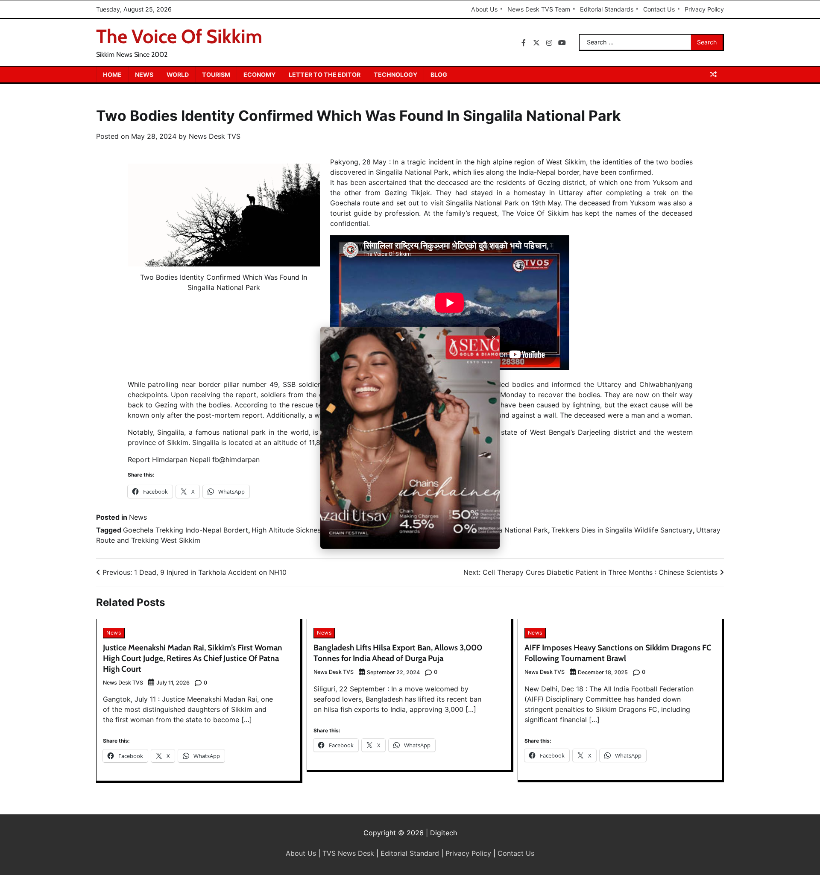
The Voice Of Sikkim (179, 36)
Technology (395, 74)
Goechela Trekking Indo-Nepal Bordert (185, 530)
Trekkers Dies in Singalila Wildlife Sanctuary (622, 530)
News (144, 74)
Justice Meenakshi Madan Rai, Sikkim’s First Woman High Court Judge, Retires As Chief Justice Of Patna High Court (192, 658)
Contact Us (659, 9)
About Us (484, 9)
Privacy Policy (704, 9)
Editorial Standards (606, 9)
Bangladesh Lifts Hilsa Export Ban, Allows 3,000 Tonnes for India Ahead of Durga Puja (397, 653)
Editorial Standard (410, 853)
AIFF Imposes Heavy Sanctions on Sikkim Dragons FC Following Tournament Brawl (618, 653)
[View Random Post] (713, 74)
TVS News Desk (348, 853)
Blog (438, 74)
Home (112, 74)
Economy (259, 74)
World (178, 74)
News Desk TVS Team (538, 9)
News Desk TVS (214, 136)
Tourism (216, 74)
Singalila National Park (511, 530)
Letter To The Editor (324, 74)
